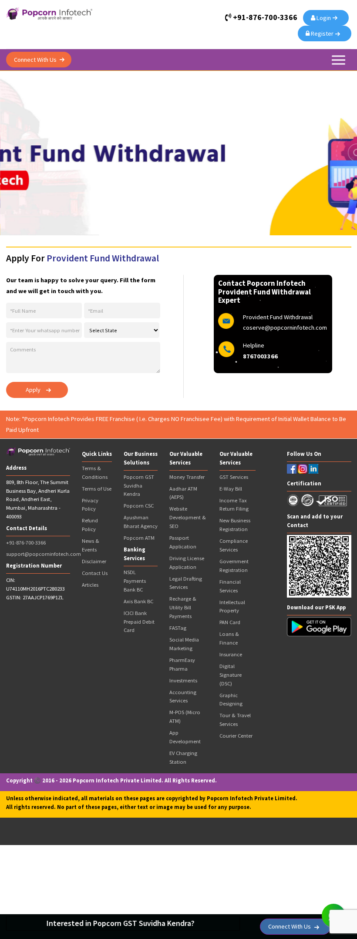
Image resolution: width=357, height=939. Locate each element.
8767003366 (260, 356)
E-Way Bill (230, 488)
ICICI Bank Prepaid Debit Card (139, 622)
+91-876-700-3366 (26, 542)
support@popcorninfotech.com (43, 554)
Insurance (230, 654)
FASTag (177, 628)
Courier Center (236, 735)
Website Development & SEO (187, 517)
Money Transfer (187, 477)
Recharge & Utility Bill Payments (182, 607)
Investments (183, 680)
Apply (33, 390)
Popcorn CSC (139, 505)
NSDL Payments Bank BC (135, 581)
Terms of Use (96, 488)
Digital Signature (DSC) (230, 675)
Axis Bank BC (138, 601)
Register (323, 33)
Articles (90, 584)
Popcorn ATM (139, 538)
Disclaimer (94, 561)
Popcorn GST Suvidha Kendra (139, 486)
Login (324, 18)
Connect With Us (35, 59)
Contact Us (95, 573)
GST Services (233, 477)
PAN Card (229, 622)
